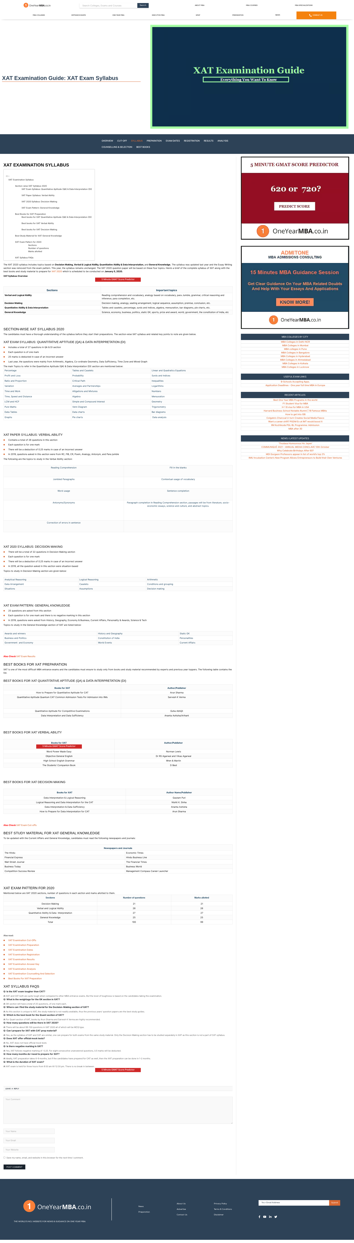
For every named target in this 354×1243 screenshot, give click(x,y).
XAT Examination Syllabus (21, 180)
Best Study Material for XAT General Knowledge (38, 236)
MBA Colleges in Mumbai (295, 345)
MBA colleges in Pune (295, 349)
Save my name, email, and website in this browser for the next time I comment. (44, 1157)
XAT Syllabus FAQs (24, 257)
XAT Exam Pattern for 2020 (28, 242)
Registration (192, 140)
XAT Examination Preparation (23, 945)
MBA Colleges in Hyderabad (295, 356)
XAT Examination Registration (24, 954)
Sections (32, 245)
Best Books (143, 147)
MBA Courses (251, 5)
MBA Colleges (39, 15)
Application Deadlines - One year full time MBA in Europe (295, 385)
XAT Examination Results (21, 959)
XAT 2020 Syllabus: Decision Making (39, 201)
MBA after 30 (295, 428)
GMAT (198, 15)
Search (143, 5)
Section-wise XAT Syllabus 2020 (31, 186)
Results (208, 140)
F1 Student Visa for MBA (295, 403)
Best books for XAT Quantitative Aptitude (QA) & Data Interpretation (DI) (57, 217)
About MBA (199, 5)
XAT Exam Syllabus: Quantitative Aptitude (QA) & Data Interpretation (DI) (57, 189)
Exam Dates (173, 140)
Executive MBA (158, 15)
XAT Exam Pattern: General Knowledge (40, 208)
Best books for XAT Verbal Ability (38, 223)
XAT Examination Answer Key (23, 964)
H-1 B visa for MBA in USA (295, 407)
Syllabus (137, 140)
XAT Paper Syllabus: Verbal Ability (38, 195)
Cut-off (122, 140)
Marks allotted (35, 251)
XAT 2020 (57, 271)
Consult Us (317, 15)
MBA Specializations (304, 5)
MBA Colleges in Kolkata (295, 363)
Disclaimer (219, 1215)
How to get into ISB (295, 414)
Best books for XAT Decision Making (39, 229)
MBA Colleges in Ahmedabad (295, 359)
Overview (107, 140)
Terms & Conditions (223, 1209)
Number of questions (38, 248)
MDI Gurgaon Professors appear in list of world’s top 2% (295, 454)
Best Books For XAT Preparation (25, 978)
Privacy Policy (220, 1204)
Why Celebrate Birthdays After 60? (295, 450)
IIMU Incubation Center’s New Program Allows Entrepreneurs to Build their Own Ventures (295, 457)
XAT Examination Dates (20, 949)
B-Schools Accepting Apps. (295, 381)
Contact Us (182, 1215)
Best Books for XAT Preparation (30, 214)
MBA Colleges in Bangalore (295, 352)
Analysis (223, 140)
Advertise (181, 1209)
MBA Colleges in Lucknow (295, 367)
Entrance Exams (78, 15)
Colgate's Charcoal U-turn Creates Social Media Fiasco (295, 418)
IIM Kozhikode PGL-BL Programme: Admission (295, 425)
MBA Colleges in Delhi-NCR (295, 341)
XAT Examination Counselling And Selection (31, 973)
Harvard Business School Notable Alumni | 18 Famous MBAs (295, 410)
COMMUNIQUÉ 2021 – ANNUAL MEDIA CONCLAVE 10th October (295, 447)
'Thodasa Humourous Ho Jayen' (295, 443)
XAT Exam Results (25, 656)
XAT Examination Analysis (22, 969)
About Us (181, 1204)
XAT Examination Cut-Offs (22, 940)
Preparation (237, 15)
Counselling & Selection (117, 147)
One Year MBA (118, 15)
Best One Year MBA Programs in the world (295, 400)
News (277, 15)
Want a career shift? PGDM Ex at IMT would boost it (295, 421)
